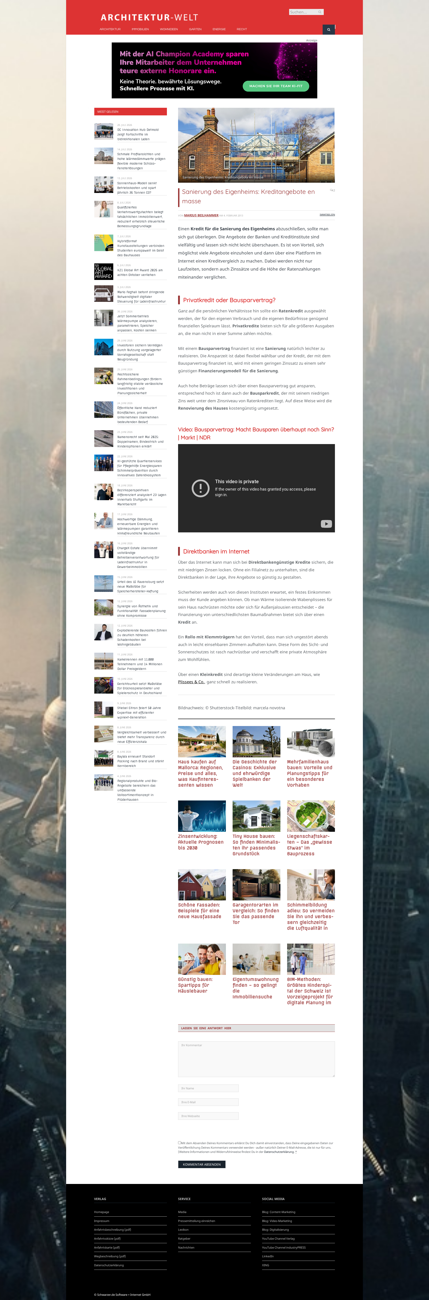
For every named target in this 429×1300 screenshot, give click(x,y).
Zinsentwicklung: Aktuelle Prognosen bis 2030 (201, 842)
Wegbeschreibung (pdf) (110, 1256)
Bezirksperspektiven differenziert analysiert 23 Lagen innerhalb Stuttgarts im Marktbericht (141, 497)
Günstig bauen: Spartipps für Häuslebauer (195, 985)
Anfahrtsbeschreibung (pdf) (112, 1230)
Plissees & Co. (191, 681)
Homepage (101, 1212)
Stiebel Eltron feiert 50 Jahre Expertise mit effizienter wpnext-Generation (139, 712)
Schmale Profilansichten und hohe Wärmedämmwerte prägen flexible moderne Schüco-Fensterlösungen (141, 161)
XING (265, 1265)
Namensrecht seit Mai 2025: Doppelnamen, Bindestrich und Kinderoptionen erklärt (140, 441)
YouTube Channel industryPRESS (284, 1247)
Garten (195, 29)
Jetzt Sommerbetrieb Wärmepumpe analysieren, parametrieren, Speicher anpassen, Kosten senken (137, 323)
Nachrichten (186, 1247)
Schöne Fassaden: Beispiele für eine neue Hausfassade (199, 910)
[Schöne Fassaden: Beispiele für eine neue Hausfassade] (202, 884)
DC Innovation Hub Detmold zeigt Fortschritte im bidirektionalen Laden (138, 134)
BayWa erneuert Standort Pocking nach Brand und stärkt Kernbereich (140, 761)
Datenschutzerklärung (279, 1152)
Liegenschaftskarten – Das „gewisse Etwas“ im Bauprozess (309, 844)
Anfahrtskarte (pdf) (107, 1247)
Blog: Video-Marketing (277, 1221)
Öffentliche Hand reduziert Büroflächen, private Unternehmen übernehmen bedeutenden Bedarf (137, 415)
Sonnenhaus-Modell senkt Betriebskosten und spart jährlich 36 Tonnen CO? (137, 187)
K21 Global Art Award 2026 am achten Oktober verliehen (140, 272)
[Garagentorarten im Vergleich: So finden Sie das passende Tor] (256, 884)
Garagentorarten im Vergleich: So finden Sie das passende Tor (256, 913)
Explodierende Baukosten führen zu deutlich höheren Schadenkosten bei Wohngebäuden (142, 637)
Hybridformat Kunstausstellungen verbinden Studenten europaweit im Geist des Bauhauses (140, 248)
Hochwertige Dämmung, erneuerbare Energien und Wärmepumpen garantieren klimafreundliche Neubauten (138, 526)
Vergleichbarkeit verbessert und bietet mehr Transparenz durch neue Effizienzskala (141, 736)
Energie (219, 29)
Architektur (110, 29)
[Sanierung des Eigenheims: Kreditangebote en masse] (256, 146)
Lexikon (183, 1230)
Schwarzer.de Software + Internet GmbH (124, 1295)
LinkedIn (268, 1256)
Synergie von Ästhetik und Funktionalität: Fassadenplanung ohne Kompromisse (141, 610)
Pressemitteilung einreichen (196, 1221)
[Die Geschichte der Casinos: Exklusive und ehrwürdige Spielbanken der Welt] (256, 741)
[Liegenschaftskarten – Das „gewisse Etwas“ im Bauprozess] (311, 816)
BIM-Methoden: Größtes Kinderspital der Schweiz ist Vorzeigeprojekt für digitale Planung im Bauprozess (310, 991)
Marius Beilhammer (201, 215)
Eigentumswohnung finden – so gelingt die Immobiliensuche (256, 987)
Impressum (101, 1221)
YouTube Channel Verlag (278, 1238)
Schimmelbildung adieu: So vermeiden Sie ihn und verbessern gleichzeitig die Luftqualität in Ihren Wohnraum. (311, 916)
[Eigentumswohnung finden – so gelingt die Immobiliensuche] (256, 959)
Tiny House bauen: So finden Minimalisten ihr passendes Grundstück (256, 844)
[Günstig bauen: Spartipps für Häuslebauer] (202, 959)
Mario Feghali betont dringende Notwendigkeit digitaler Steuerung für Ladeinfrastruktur (141, 296)
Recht (242, 29)
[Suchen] (329, 30)
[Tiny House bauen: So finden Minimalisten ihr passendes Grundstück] (256, 816)
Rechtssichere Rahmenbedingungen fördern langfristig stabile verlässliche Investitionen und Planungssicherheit (140, 384)
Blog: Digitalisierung (275, 1230)
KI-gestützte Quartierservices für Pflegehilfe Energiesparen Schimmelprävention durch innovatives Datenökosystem (139, 468)
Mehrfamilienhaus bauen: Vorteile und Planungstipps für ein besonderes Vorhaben (309, 773)
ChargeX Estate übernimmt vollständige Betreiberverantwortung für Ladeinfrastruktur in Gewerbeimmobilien (138, 557)
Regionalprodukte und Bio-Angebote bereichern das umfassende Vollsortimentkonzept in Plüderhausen (137, 790)
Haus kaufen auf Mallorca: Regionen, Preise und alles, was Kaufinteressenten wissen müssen (200, 773)
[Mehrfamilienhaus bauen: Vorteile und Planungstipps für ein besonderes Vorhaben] (311, 741)
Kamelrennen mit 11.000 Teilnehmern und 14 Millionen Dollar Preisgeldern (139, 664)
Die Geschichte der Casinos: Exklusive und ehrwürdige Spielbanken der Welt (255, 773)
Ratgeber (184, 1238)
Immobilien (140, 29)
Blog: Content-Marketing (278, 1212)
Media (182, 1212)
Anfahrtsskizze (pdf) (107, 1238)
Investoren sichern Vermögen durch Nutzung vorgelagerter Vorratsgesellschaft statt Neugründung (139, 352)
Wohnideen (169, 29)
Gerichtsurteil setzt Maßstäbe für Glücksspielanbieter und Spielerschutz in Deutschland (139, 688)
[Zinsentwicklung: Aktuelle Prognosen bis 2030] (202, 816)
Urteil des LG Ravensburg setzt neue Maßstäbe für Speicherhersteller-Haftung (140, 586)
